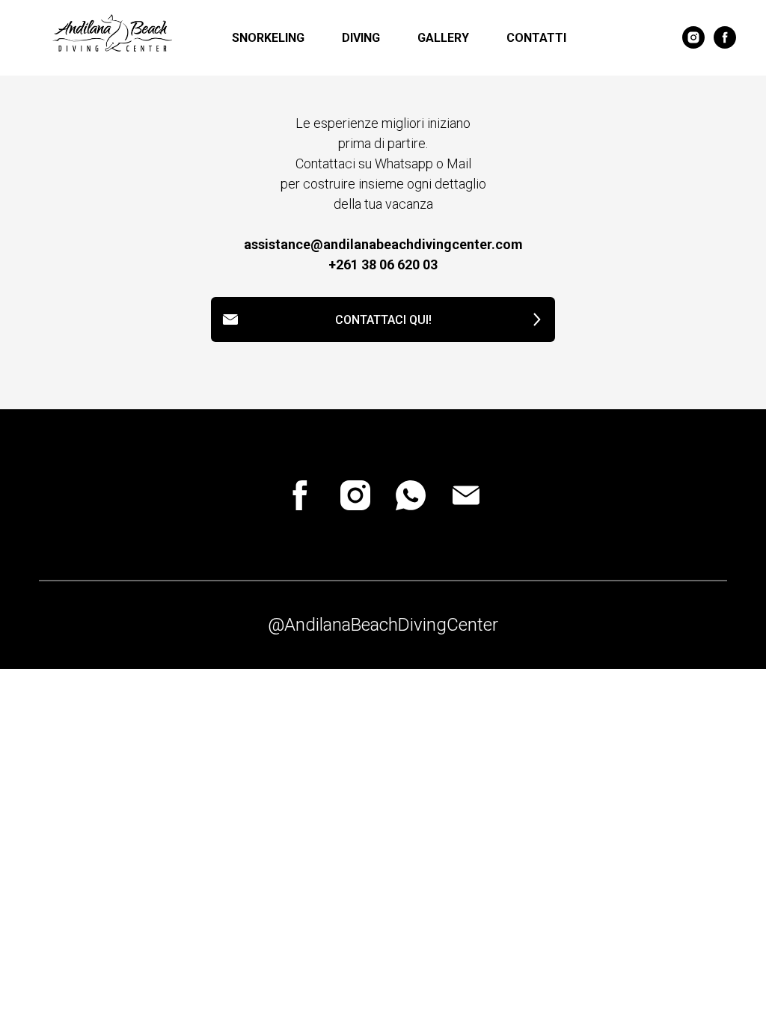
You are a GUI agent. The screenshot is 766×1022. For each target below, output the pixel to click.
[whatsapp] (410, 495)
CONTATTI (536, 38)
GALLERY (443, 38)
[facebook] (725, 37)
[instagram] (693, 37)
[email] (466, 495)
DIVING (361, 38)
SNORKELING (268, 38)
